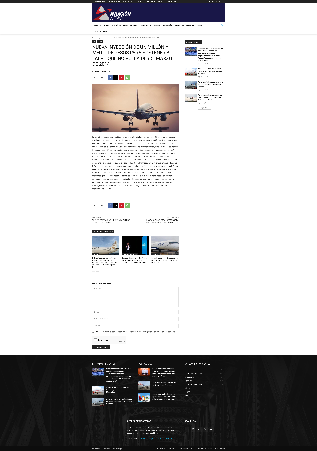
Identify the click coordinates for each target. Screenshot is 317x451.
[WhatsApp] (127, 77)
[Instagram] (212, 1)
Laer (107, 38)
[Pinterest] (121, 77)
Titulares (100, 41)
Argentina (101, 38)
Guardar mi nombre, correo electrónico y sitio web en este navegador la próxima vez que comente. (135, 332)
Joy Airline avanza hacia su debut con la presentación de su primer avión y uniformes (164, 260)
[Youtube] (223, 1)
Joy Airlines (155, 254)
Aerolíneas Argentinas (130, 254)
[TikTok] (216, 1)
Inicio (94, 38)
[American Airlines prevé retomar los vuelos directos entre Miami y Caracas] (191, 85)
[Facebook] (209, 1)
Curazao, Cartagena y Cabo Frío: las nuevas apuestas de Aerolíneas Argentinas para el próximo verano (134, 260)
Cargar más (204, 108)
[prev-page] (93, 273)
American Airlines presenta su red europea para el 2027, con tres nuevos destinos (210, 97)
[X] (219, 1)
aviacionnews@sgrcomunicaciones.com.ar (155, 438)
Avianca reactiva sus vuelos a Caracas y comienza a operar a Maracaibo (210, 71)
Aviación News (100, 71)
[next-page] (97, 273)
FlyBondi (96, 254)
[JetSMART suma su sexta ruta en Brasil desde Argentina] (144, 385)
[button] (222, 25)
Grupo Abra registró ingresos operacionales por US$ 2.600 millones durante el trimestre (163, 396)
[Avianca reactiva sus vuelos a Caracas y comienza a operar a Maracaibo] (191, 72)
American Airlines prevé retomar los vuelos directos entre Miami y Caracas (211, 84)
